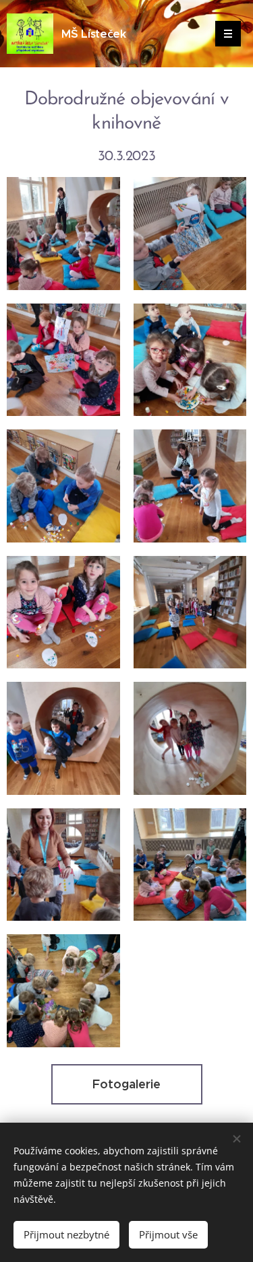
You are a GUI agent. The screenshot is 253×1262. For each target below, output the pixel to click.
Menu (228, 33)
